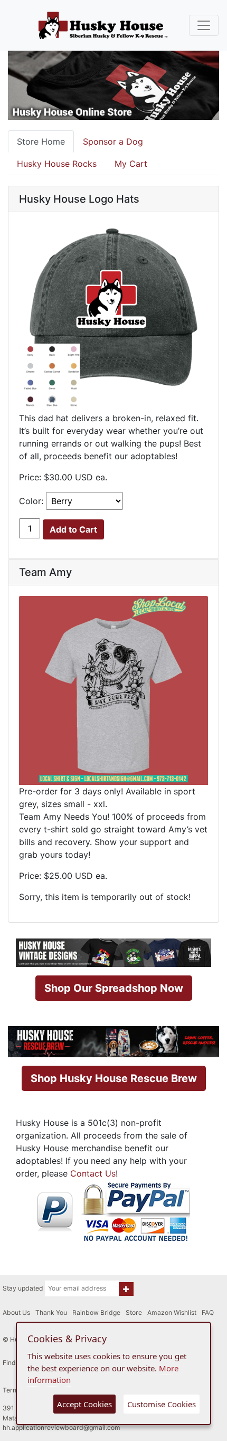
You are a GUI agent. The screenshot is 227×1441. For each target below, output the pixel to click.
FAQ (208, 1312)
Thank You (51, 1312)
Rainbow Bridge (96, 1312)
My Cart (131, 163)
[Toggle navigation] (204, 25)
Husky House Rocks (57, 163)
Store (134, 1312)
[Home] (103, 25)
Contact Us (93, 1173)
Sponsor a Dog (113, 141)
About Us (16, 1312)
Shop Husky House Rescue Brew (114, 1078)
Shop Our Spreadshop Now (113, 988)
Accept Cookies (84, 1404)
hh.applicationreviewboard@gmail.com (61, 1427)
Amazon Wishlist (171, 1312)
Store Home (41, 141)
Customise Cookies (161, 1404)
